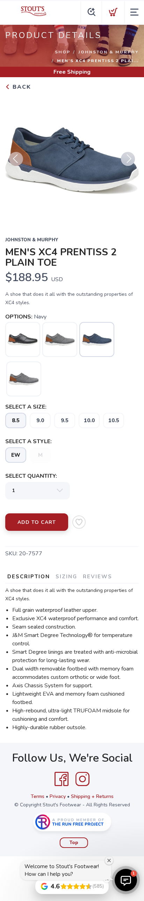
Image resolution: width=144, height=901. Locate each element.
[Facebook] (61, 779)
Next (128, 159)
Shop (62, 52)
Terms (37, 796)
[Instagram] (82, 779)
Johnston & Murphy (108, 52)
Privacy (58, 796)
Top (74, 843)
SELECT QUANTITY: (31, 476)
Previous (16, 159)
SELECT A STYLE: (28, 441)
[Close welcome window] (109, 860)
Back (20, 87)
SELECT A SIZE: (25, 407)
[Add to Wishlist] (79, 522)
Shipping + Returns (92, 796)
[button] (126, 880)
